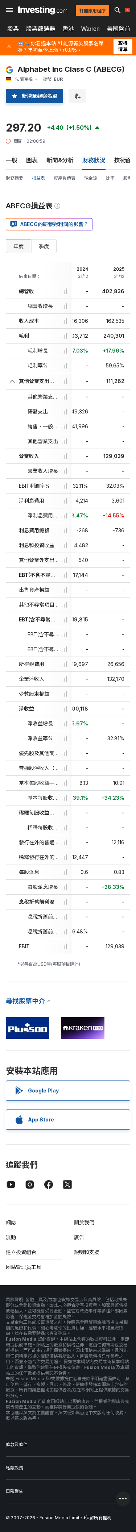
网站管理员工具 (23, 1267)
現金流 (90, 178)
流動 (11, 1237)
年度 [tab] (18, 246)
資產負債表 (64, 178)
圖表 (32, 160)
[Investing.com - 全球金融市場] (42, 10)
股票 (13, 29)
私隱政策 (14, 1468)
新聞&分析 (60, 160)
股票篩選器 (40, 29)
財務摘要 (14, 178)
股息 (127, 178)
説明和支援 (86, 1252)
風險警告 (14, 1491)
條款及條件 (17, 1444)
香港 (68, 29)
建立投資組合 (21, 1252)
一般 (11, 160)
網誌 (11, 1222)
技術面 (123, 160)
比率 (110, 178)
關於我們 (84, 1222)
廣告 (79, 1237)
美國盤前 (118, 29)
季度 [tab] (44, 246)
